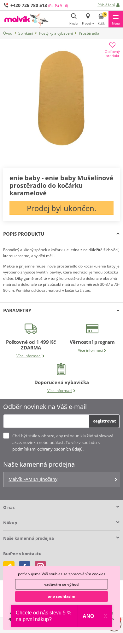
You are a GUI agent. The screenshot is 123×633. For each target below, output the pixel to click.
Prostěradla (89, 33)
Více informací (28, 356)
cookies (98, 574)
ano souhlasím (61, 596)
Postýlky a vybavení (56, 33)
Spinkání (25, 33)
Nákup (10, 523)
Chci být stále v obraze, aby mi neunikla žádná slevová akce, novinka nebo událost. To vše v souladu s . (62, 442)
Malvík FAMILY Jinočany (33, 479)
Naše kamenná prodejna (28, 538)
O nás (9, 507)
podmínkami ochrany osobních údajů (47, 449)
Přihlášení (106, 5)
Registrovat (104, 421)
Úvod (7, 33)
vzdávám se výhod (61, 584)
